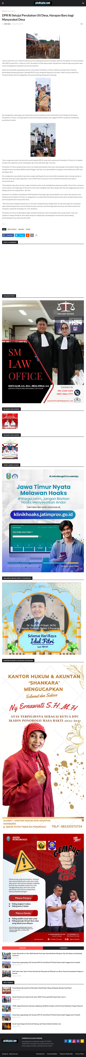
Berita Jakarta (12, 11)
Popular (22, 948)
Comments (63, 948)
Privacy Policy (80, 1054)
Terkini (28, 229)
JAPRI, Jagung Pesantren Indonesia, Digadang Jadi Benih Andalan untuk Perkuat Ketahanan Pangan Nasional (47, 1006)
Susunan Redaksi (52, 1054)
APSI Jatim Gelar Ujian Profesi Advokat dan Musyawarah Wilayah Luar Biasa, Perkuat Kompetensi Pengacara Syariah (47, 972)
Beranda (4, 11)
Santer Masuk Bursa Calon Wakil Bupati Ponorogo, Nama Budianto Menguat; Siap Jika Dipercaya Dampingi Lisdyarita (47, 954)
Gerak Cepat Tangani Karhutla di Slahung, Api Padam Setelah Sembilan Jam (36, 1024)
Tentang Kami (40, 1054)
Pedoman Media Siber (66, 1054)
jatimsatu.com (13, 1054)
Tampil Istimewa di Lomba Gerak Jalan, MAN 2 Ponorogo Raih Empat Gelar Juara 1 (39, 997)
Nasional (21, 229)
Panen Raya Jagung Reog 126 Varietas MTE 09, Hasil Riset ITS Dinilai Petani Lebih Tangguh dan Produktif (46, 962)
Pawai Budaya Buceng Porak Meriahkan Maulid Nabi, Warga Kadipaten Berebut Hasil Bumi (42, 988)
